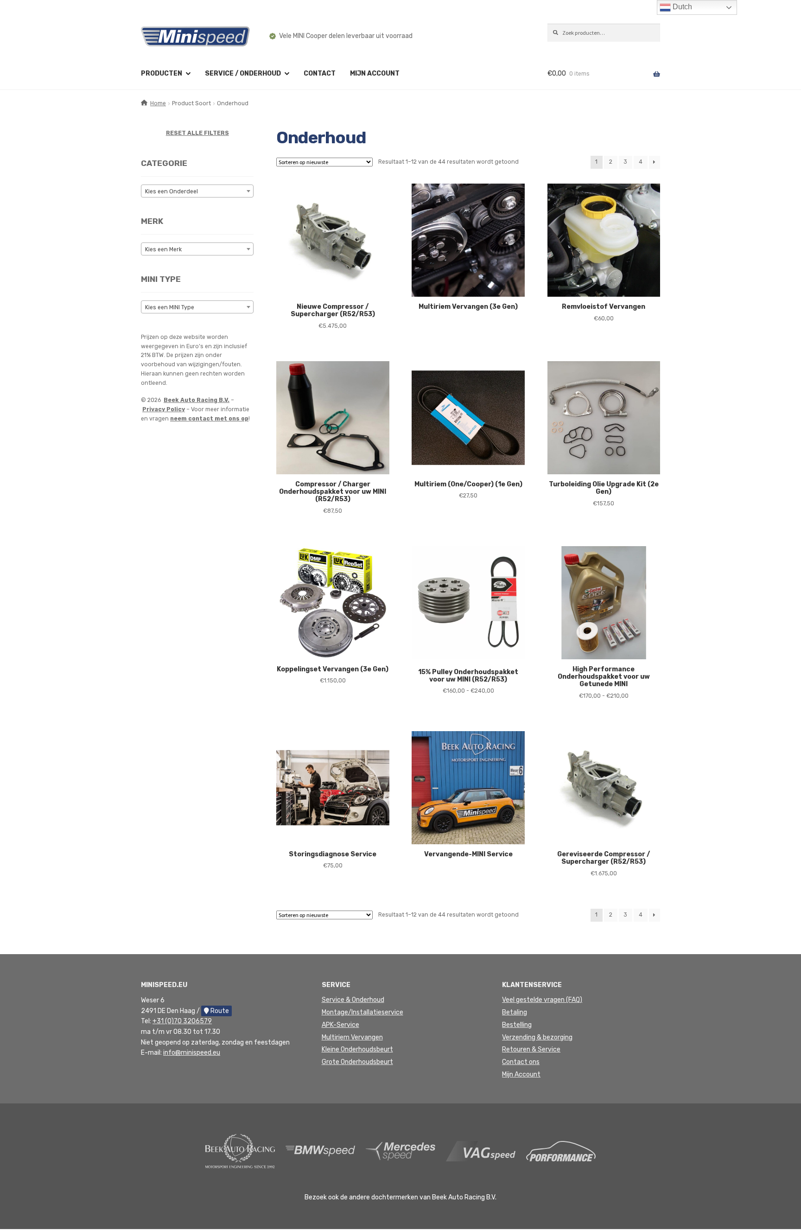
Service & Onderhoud (353, 1000)
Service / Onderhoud (243, 73)
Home (158, 103)
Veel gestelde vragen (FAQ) (542, 1000)
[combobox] (197, 191)
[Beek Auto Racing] (240, 1151)
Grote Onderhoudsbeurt (357, 1062)
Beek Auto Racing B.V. (196, 400)
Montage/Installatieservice (362, 1012)
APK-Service (340, 1025)
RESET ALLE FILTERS (197, 133)
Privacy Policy (163, 409)
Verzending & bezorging (537, 1037)
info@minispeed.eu (191, 1053)
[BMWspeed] (320, 1151)
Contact (320, 73)
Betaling (514, 1012)
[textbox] (197, 191)
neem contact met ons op (209, 418)
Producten (161, 73)
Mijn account (375, 73)
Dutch (681, 7)
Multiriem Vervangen (352, 1037)
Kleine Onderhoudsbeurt (357, 1049)
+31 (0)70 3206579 (182, 1021)
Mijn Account (521, 1074)
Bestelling (517, 1025)
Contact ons (521, 1062)
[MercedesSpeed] (400, 1151)
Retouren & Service (531, 1049)
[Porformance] (560, 1151)
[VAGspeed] (480, 1151)
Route (219, 1011)
